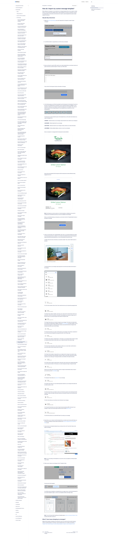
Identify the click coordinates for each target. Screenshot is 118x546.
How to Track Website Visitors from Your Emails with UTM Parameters (22, 493)
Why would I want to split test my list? (21, 183)
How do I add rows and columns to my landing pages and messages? (22, 64)
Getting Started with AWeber (19, 5)
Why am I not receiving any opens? (22, 306)
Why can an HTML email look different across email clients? (22, 490)
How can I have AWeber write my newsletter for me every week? (22, 27)
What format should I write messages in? (21, 478)
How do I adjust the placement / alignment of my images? (22, 336)
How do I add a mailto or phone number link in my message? (22, 237)
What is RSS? (19, 444)
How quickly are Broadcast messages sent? (21, 447)
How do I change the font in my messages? (21, 172)
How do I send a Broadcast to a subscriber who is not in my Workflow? (21, 219)
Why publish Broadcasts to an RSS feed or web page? (22, 442)
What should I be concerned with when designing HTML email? (22, 381)
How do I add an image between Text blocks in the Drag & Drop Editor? (22, 230)
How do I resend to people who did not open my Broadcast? (22, 107)
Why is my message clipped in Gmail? (21, 260)
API (16, 514)
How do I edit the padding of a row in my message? (22, 164)
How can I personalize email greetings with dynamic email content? (21, 129)
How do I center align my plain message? (21, 266)
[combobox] (97, 2)
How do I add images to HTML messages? (21, 428)
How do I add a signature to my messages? (21, 431)
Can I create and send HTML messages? (20, 466)
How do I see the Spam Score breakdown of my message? (21, 263)
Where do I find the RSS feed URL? (22, 404)
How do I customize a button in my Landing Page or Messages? (22, 287)
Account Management (19, 518)
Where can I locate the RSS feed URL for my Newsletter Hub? (22, 104)
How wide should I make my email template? (21, 234)
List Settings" (55, 370)
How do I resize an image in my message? (21, 216)
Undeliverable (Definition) (21, 393)
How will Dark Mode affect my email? (21, 136)
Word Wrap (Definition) (21, 389)
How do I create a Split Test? (21, 185)
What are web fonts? (20, 169)
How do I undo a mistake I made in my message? (22, 318)
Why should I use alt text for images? (21, 315)
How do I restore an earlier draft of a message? (22, 398)
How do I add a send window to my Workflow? (22, 208)
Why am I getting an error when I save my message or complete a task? (22, 350)
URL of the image (65, 323)
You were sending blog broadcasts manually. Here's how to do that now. (22, 85)
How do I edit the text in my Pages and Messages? (22, 213)
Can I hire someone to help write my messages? (22, 480)
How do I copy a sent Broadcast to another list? (22, 243)
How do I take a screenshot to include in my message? (22, 312)
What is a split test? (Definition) (22, 395)
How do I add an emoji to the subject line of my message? (21, 161)
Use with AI (74, 5)
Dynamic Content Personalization (21, 15)
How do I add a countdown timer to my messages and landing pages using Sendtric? (22, 122)
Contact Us (86, 1)
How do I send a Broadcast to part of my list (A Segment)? (22, 61)
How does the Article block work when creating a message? (22, 324)
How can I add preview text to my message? (21, 191)
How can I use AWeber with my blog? (21, 423)
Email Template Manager (52, 20)
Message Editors (18, 9)
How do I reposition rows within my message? (22, 248)
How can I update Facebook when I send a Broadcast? (22, 76)
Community (83, 1)
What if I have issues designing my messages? (95, 10)
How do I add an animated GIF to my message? (22, 251)
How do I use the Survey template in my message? (22, 203)
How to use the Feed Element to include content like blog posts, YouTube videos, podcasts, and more (22, 113)
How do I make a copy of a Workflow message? (21, 240)
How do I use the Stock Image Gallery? (21, 326)
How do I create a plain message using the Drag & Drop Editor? (22, 366)
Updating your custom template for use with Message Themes (22, 47)
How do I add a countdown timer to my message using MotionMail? (22, 487)
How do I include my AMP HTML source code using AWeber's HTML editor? (22, 152)
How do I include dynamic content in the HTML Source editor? (22, 110)
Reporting (17, 510)
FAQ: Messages (19, 17)
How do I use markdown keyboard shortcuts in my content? (22, 98)
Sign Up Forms (18, 506)
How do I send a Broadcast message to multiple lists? (21, 58)
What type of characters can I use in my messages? (22, 281)
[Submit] (91, 2)
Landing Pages (18, 504)
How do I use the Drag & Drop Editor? (21, 50)
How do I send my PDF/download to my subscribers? (22, 271)
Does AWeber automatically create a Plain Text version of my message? (21, 256)
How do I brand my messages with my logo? (22, 372)
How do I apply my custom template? (20, 309)
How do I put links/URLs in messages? (21, 463)
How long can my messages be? (22, 475)
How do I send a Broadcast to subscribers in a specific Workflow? (21, 223)
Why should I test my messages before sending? (22, 418)
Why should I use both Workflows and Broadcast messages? (22, 70)
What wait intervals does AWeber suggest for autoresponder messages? (21, 472)
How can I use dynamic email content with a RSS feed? (21, 79)
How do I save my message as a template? (22, 359)
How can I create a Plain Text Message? (21, 339)
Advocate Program (18, 520)
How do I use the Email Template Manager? (21, 198)
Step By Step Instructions (94, 7)
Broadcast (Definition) (20, 402)
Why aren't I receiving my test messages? (21, 410)
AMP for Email (68, 408)
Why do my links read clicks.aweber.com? (20, 434)
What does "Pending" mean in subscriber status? (21, 416)
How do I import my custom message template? (21, 342)
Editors (18, 11)
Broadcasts (17, 502)
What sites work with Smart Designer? (20, 145)
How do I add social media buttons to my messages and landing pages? (21, 363)
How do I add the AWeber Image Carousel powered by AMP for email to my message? (22, 133)
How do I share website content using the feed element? (22, 95)
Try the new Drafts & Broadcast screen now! (22, 82)
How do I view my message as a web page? (22, 347)
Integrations (17, 512)
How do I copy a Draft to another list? (21, 245)
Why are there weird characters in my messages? (22, 455)
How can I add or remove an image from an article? (22, 369)
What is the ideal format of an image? (21, 126)
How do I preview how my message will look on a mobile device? (22, 142)
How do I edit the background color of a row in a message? (22, 167)
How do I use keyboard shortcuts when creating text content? (22, 41)
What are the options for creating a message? (22, 331)
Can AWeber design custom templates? (20, 293)
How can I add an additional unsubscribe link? (21, 413)
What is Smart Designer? (21, 149)
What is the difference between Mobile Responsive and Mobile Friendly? (22, 278)
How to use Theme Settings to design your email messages (22, 44)
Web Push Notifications (19, 516)
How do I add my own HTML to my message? (22, 304)
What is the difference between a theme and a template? (22, 67)
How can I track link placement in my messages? (22, 407)
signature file (57, 377)
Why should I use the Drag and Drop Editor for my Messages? (22, 38)
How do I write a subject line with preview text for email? (22, 35)
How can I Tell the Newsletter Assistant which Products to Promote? (21, 20)
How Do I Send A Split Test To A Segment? (21, 175)
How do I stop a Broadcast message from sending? (21, 450)
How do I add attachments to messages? (21, 460)
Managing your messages (21, 210)
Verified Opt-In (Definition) (21, 391)
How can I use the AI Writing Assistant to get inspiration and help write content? (22, 55)
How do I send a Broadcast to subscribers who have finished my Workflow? (22, 227)
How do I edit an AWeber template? (22, 344)
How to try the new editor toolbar (22, 90)
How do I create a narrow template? (22, 253)
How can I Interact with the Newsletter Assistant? (21, 24)
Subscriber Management (19, 7)
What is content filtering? (21, 436)
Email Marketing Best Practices (20, 508)
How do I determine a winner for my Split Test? (22, 178)
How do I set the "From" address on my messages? (22, 469)
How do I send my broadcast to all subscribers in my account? (22, 32)
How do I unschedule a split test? (22, 180)
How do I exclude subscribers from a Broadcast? (22, 387)
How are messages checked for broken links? (22, 384)
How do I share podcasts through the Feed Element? (22, 117)
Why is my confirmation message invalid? (21, 274)
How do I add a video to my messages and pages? (21, 73)
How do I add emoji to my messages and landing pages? (22, 29)
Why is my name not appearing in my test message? (22, 296)
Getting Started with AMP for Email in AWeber (22, 156)
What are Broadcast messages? (22, 52)
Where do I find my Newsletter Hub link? (22, 188)
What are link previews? (21, 92)
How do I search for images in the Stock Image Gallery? (22, 298)
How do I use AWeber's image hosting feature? (21, 354)
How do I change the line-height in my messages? (22, 159)
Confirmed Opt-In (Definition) (21, 400)
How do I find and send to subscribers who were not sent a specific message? (22, 497)
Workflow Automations (19, 500)
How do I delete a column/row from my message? (22, 290)
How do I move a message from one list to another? (22, 269)
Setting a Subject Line (19, 13)
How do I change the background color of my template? (22, 284)
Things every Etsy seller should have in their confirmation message (22, 101)
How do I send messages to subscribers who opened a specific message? (21, 378)
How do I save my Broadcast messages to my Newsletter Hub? (22, 439)
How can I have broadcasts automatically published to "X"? (22, 375)
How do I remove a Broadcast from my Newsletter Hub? (22, 321)
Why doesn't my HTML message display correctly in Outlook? (22, 356)
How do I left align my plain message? (20, 301)
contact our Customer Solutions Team (71, 515)
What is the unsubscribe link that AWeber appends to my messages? (22, 452)
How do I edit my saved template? (22, 205)
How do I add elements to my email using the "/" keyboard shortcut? (22, 88)
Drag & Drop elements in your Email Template (21, 195)
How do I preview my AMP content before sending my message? (22, 139)
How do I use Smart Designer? (22, 147)
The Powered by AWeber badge (22, 119)
